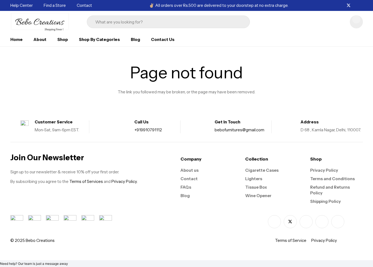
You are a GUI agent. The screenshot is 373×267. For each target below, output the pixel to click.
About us (189, 170)
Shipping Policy (325, 201)
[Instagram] (355, 5)
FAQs (185, 187)
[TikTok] (361, 5)
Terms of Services (86, 181)
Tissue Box (256, 187)
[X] (349, 5)
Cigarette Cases (262, 170)
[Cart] (356, 21)
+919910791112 (148, 129)
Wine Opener (258, 195)
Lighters (253, 178)
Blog (185, 195)
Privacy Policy (324, 170)
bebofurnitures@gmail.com (239, 129)
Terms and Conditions (332, 178)
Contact (189, 178)
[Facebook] (342, 5)
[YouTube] (337, 221)
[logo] (40, 21)
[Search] (235, 22)
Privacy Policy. (124, 181)
